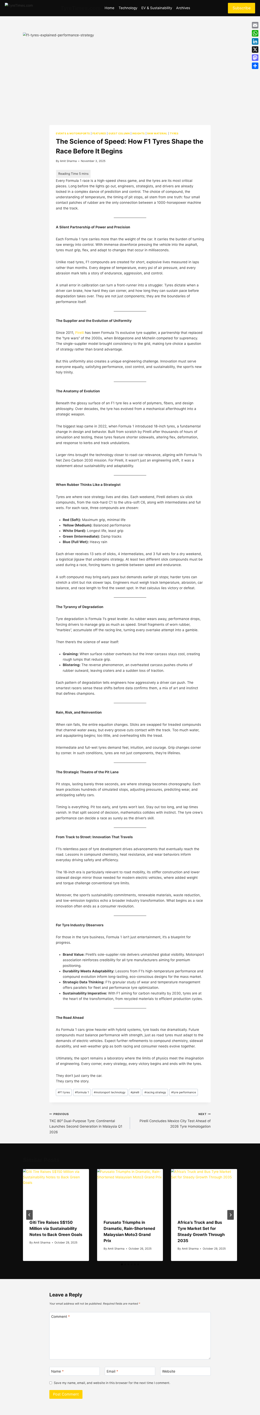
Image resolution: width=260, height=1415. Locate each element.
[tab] (122, 1264)
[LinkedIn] (255, 41)
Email (112, 1371)
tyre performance (183, 1092)
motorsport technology (110, 1092)
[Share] (255, 66)
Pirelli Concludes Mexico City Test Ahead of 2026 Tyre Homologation (175, 1120)
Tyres (174, 133)
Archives (183, 8)
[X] (255, 49)
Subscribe (242, 8)
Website (168, 1371)
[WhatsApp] (255, 33)
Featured (99, 133)
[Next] (230, 1215)
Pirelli (79, 333)
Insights (138, 133)
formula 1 (82, 1092)
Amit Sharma (68, 161)
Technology (128, 8)
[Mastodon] (255, 58)
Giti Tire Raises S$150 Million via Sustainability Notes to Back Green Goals (55, 1228)
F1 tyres (64, 1092)
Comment (60, 1317)
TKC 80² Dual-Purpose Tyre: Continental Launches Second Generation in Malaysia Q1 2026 (85, 1123)
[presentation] (56, 1191)
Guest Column (119, 133)
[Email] (255, 25)
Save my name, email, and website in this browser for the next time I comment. (112, 1383)
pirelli (135, 1092)
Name (57, 1371)
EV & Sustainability (156, 8)
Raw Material (157, 133)
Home (109, 8)
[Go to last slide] (29, 1215)
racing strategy (155, 1092)
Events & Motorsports (73, 133)
